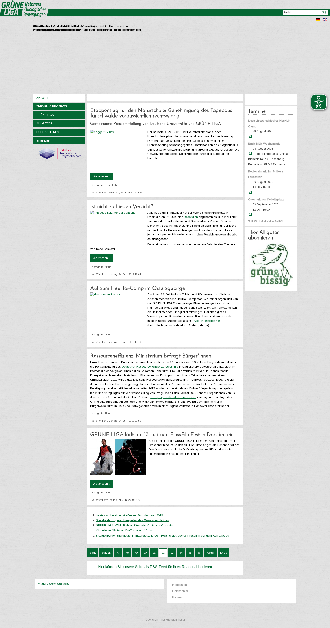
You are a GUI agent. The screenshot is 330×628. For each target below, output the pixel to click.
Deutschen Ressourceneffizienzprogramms (150, 366)
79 (136, 552)
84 (181, 552)
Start (93, 552)
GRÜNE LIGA (45, 115)
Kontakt (177, 597)
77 (118, 552)
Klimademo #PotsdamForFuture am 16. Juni (125, 530)
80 (145, 552)
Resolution (191, 217)
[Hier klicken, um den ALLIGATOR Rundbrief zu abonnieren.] (271, 265)
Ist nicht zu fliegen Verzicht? (121, 206)
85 (189, 552)
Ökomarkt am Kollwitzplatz (266, 199)
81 (154, 552)
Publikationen (47, 132)
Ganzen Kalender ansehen (265, 220)
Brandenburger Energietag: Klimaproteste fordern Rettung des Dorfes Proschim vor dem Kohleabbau (162, 535)
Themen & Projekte (51, 106)
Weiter (210, 552)
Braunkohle (112, 185)
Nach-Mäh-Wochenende (264, 143)
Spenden (43, 140)
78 (127, 552)
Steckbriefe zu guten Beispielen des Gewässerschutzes (132, 520)
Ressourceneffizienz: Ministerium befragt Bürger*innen (150, 356)
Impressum (179, 584)
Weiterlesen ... (102, 176)
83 (172, 552)
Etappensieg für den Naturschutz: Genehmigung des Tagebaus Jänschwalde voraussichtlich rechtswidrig (161, 113)
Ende (223, 552)
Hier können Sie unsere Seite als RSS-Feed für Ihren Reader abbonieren (155, 567)
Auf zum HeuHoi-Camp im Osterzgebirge (137, 288)
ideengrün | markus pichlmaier (165, 619)
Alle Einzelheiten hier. (207, 320)
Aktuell (42, 98)
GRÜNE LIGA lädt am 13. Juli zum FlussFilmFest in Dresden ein (162, 434)
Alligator (44, 123)
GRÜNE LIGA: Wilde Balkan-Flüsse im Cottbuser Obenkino (135, 525)
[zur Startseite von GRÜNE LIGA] (24, 20)
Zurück (106, 552)
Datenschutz (180, 591)
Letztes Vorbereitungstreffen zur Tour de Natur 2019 (129, 515)
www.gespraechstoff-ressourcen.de (173, 397)
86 (198, 552)
